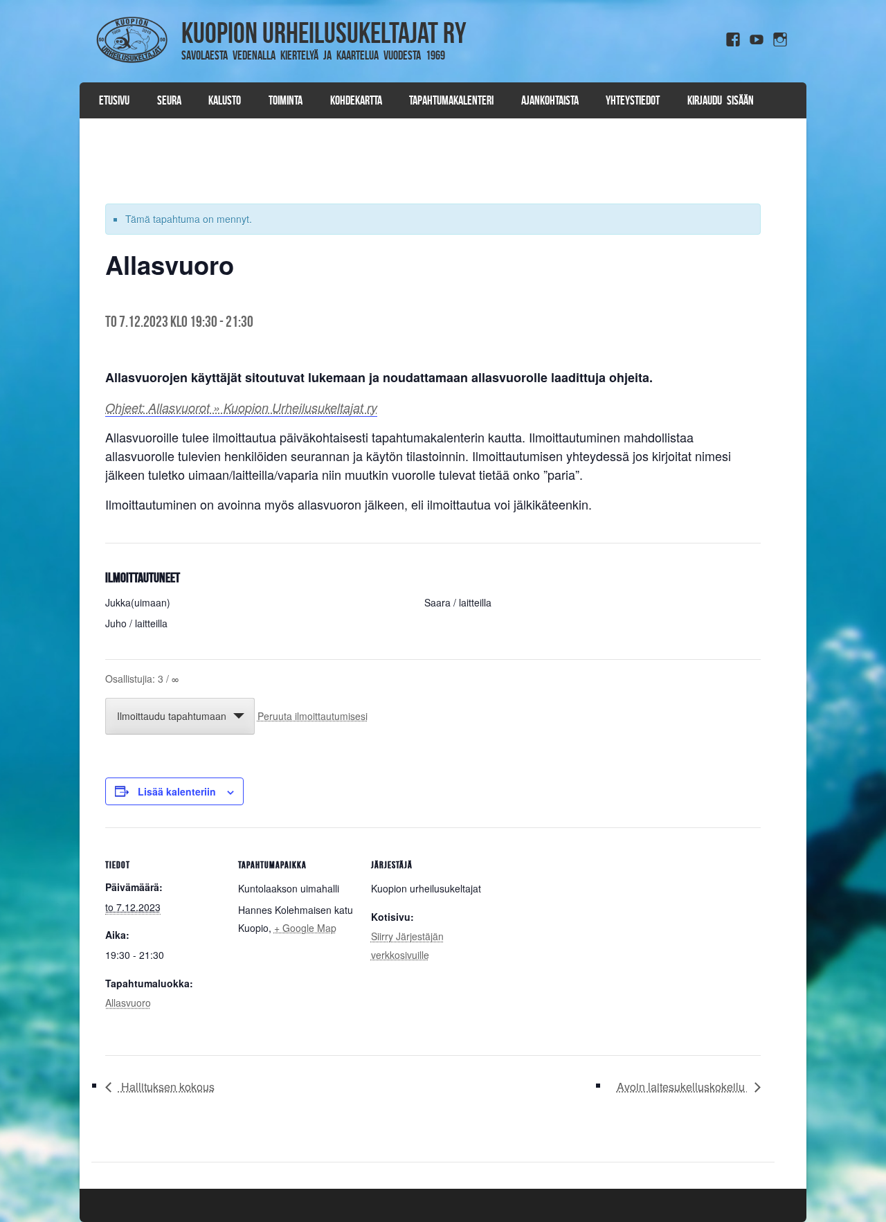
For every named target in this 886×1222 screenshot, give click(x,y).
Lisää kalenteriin (177, 791)
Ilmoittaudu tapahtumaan (171, 716)
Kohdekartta (356, 100)
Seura (169, 100)
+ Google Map (305, 928)
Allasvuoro (128, 1002)
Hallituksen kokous (166, 1087)
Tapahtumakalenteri (451, 100)
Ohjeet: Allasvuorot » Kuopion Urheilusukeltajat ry (241, 407)
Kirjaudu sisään (720, 100)
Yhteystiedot (633, 100)
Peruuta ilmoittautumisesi (312, 716)
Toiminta (285, 100)
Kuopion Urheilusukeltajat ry (324, 32)
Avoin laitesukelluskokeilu (682, 1087)
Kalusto (224, 100)
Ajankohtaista (550, 100)
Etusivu (114, 100)
